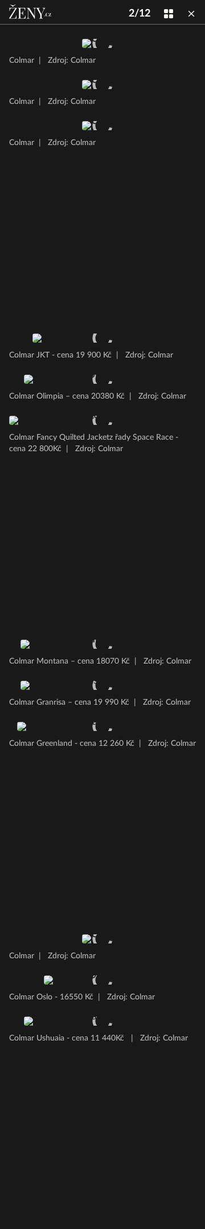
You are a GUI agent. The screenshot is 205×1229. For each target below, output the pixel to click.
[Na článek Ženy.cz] (31, 12)
